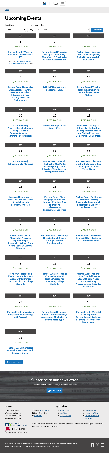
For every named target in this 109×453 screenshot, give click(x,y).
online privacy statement (50, 446)
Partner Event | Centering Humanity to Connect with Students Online (20, 350)
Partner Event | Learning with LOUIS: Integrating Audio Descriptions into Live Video (88, 56)
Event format (32, 25)
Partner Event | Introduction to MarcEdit (20, 162)
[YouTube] (102, 444)
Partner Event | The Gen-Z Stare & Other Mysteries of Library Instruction (88, 238)
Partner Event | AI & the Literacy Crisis (54, 126)
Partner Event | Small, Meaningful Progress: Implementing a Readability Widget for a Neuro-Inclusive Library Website (20, 241)
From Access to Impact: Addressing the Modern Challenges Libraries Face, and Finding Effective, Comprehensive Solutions (88, 130)
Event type (9, 25)
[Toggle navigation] (63, 3)
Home (7, 10)
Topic (43, 25)
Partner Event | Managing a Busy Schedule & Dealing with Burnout (20, 314)
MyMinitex (63, 413)
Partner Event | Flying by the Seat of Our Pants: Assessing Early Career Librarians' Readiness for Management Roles (54, 166)
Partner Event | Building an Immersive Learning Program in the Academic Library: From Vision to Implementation (89, 202)
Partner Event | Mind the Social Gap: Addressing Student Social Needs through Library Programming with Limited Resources (88, 280)
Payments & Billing (91, 413)
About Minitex (65, 410)
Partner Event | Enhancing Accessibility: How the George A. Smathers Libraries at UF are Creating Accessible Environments (20, 93)
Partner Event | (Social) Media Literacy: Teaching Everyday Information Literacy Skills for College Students (20, 278)
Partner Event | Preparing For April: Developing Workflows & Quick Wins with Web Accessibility (54, 56)
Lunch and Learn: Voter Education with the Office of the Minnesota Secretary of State (20, 201)
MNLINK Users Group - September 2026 (54, 88)
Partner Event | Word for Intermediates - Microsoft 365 (20, 54)
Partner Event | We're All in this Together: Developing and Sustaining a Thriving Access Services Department (88, 317)
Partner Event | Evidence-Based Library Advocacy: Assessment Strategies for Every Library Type (54, 316)
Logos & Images (65, 416)
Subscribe (56, 390)
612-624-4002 (44, 410)
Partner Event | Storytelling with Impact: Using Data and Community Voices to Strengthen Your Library (20, 130)
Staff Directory (90, 410)
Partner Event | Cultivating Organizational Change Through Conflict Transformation (54, 239)
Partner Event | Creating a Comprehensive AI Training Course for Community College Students (54, 278)
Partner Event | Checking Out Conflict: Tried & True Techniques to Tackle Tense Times (88, 165)
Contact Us (38, 416)
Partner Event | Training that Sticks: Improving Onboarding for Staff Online (88, 91)
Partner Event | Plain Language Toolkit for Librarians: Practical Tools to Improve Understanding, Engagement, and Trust (54, 203)
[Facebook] (92, 444)
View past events (15, 362)
